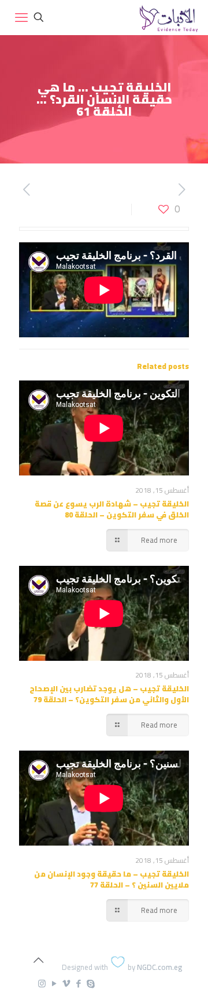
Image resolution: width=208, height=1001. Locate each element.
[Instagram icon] (42, 983)
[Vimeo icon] (66, 983)
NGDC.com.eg (159, 967)
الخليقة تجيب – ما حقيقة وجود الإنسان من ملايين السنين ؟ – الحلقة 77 (111, 879)
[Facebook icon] (78, 983)
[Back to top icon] (38, 960)
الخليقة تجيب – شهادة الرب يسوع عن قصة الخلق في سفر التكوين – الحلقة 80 (112, 509)
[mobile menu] (21, 17)
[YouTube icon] (54, 983)
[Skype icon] (90, 983)
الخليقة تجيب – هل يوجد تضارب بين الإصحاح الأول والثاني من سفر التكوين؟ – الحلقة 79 (109, 694)
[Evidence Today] (167, 17)
